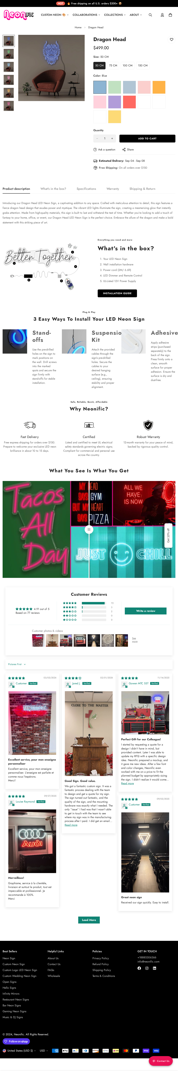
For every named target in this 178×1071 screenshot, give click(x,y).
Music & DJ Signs (13, 1017)
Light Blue (129, 87)
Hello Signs (9, 988)
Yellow (114, 116)
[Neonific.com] (18, 15)
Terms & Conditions (103, 976)
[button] (70, 603)
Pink (99, 102)
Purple (114, 102)
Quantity (98, 130)
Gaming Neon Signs (14, 1011)
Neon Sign (9, 958)
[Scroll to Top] (171, 1052)
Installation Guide (117, 293)
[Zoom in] (77, 42)
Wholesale (54, 976)
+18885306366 (146, 957)
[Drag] (89, 529)
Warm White (158, 102)
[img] (16, 678)
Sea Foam (144, 102)
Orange (158, 87)
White (99, 116)
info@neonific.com (148, 962)
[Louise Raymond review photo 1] (32, 841)
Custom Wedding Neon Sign (19, 976)
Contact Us (54, 964)
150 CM (143, 66)
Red (129, 102)
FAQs (51, 970)
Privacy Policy (100, 958)
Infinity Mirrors (11, 994)
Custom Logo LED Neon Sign (20, 970)
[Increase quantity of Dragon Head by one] (112, 138)
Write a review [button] (145, 611)
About (134, 15)
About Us (53, 958)
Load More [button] (89, 920)
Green (114, 87)
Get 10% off (168, 535)
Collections (113, 15)
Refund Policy (100, 964)
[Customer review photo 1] (32, 723)
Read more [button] (71, 825)
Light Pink (144, 87)
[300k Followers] (139, 968)
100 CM (128, 66)
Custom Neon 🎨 (53, 15)
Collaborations (85, 15)
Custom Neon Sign (14, 964)
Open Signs (9, 982)
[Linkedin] (154, 968)
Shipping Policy (101, 970)
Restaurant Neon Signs (16, 999)
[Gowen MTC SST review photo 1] (145, 713)
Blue (99, 87)
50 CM (100, 66)
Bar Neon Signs (12, 1005)
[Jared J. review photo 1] (89, 733)
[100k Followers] (147, 968)
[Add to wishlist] (171, 40)
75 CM (114, 66)
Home (78, 27)
